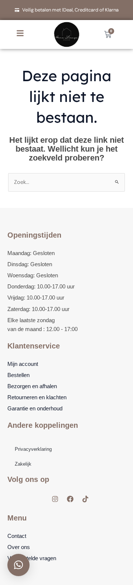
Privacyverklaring (33, 449)
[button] (18, 565)
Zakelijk (23, 464)
